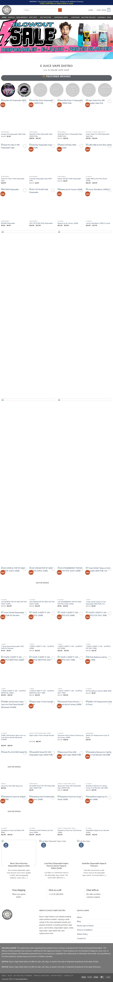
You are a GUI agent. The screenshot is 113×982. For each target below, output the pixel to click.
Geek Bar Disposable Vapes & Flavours (94, 864)
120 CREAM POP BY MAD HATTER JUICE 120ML (41, 603)
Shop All (11, 17)
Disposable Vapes (61, 17)
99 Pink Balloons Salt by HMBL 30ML (99, 691)
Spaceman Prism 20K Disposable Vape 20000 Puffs (69, 787)
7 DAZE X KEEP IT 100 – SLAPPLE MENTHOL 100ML (13, 692)
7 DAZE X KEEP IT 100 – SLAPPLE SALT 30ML (70, 692)
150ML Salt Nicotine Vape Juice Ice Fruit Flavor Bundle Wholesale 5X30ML (13, 737)
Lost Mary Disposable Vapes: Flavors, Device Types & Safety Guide (56, 865)
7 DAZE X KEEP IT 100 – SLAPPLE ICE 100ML (70, 647)
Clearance (101, 17)
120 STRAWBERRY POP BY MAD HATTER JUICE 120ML (69, 603)
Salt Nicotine (45, 17)
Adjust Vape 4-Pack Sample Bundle (41, 735)
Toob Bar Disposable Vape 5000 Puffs (40, 180)
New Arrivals (21, 17)
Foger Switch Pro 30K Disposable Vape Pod (97, 135)
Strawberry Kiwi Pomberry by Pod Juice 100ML (41, 831)
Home (4, 17)
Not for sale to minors (85, 926)
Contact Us (81, 938)
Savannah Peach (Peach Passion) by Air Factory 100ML (71, 736)
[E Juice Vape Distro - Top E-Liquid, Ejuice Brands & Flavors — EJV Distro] (11, 10)
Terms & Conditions (84, 930)
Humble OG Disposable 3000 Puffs (13, 134)
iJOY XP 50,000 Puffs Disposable (41, 223)
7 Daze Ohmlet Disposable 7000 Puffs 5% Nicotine (12, 647)
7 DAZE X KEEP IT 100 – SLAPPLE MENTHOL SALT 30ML (41, 692)
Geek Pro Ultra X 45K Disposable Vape (12, 180)
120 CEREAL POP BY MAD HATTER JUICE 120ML (14, 603)
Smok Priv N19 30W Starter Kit (12, 786)
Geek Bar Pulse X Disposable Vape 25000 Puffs (70, 135)
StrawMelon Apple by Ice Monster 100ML (97, 831)
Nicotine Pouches (88, 17)
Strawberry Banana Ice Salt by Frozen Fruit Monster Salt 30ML (97, 787)
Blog (109, 17)
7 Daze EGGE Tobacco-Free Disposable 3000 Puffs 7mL (96, 603)
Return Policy (82, 934)
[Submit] (60, 10)
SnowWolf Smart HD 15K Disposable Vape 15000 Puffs (42, 787)
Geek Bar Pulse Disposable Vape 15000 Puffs (40, 135)
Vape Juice (33, 17)
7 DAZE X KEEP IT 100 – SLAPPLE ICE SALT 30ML (98, 647)
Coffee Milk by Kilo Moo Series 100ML (96, 180)
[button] (90, 10)
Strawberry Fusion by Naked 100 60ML (12, 831)
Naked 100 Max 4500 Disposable (69, 179)
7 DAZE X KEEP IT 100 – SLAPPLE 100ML (41, 647)
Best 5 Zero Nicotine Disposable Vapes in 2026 (19, 864)
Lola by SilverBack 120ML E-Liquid (98, 223)
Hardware (75, 17)
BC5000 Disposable (8, 223)
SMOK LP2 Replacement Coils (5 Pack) (97, 736)
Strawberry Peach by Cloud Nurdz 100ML (69, 831)
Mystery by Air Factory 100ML (68, 223)
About (79, 917)
